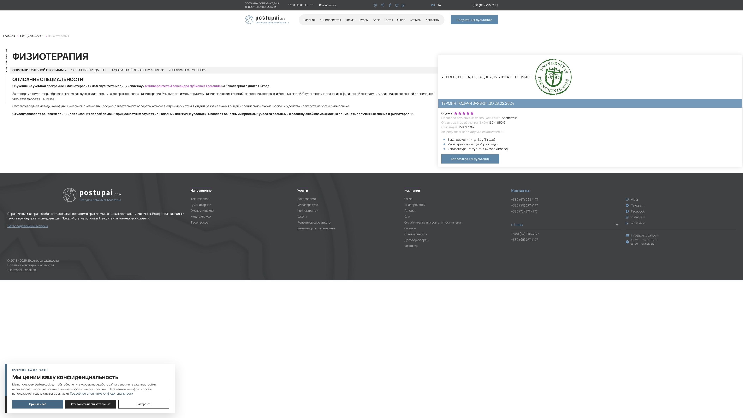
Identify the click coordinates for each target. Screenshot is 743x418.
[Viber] (375, 5)
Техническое (200, 199)
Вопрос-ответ (327, 5)
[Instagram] (397, 5)
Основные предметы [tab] (88, 70)
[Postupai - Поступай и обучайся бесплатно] (267, 19)
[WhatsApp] (403, 5)
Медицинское (201, 216)
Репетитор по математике (316, 228)
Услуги (350, 20)
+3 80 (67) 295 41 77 (525, 234)
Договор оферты (416, 240)
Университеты (414, 205)
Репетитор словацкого (313, 222)
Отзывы (415, 20)
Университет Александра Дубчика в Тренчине (486, 77)
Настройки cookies (22, 270)
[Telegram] (383, 5)
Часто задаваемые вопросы (27, 226)
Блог (376, 20)
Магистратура (307, 205)
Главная (310, 20)
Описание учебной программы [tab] (39, 70)
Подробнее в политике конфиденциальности (101, 393)
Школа (302, 216)
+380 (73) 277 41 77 (524, 211)
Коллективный (307, 210)
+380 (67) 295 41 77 (484, 5)
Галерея (410, 210)
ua (439, 5)
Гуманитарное (201, 205)
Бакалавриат (306, 199)
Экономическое (202, 210)
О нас (401, 20)
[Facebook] (390, 5)
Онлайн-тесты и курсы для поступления (433, 222)
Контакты (432, 20)
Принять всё (37, 404)
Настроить (143, 404)
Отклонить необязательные (90, 404)
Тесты (388, 20)
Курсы (364, 20)
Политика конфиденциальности (30, 265)
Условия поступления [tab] (187, 70)
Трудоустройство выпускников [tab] (137, 70)
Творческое (199, 222)
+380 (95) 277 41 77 (524, 205)
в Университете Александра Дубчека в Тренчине (183, 86)
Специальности (31, 36)
